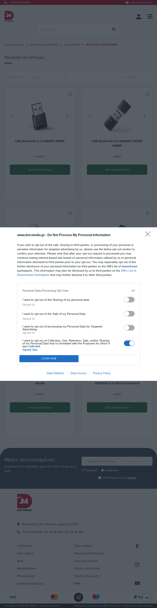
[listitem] (78, 291)
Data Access (78, 373)
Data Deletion (55, 373)
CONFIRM (49, 358)
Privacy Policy (102, 373)
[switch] (129, 299)
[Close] (149, 235)
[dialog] (78, 304)
